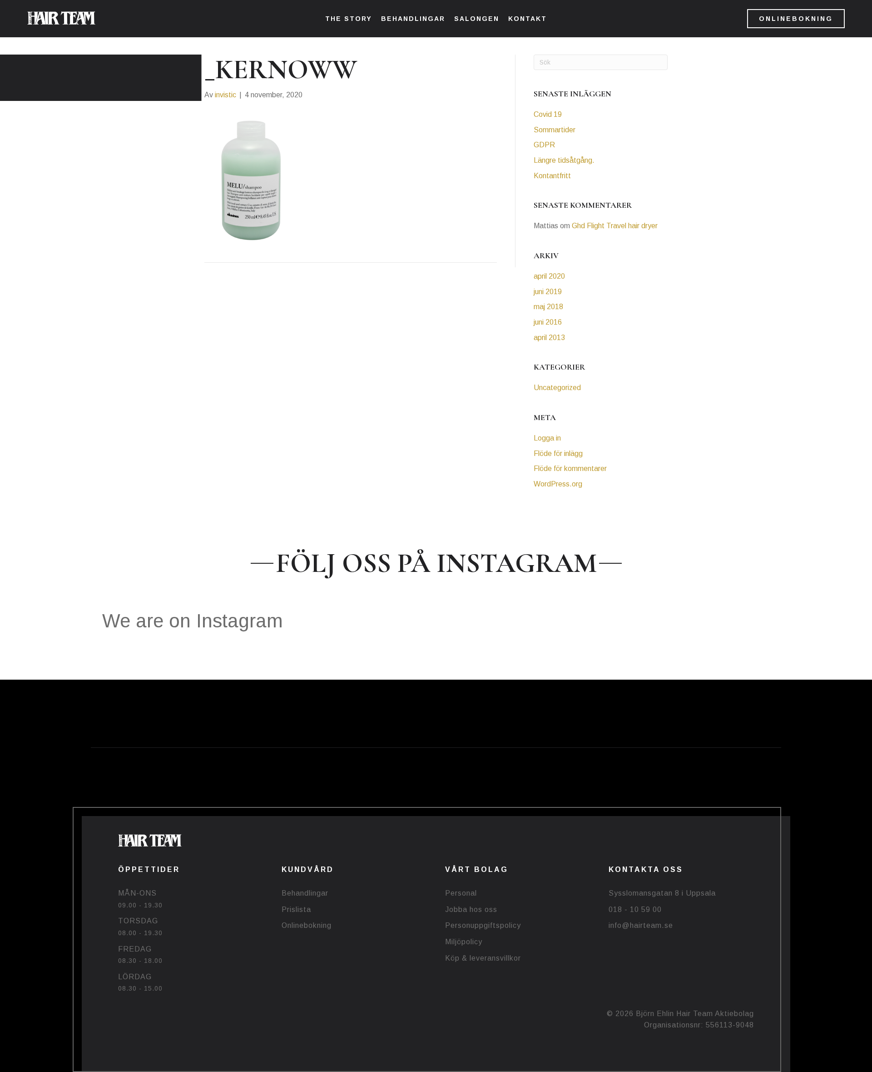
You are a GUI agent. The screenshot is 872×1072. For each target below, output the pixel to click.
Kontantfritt (552, 176)
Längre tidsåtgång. (564, 160)
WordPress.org (558, 484)
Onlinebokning (307, 925)
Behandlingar (305, 893)
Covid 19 (548, 114)
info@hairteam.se (641, 925)
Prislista (296, 909)
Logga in (547, 438)
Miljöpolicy (463, 942)
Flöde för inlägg (558, 453)
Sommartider (554, 130)
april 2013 (549, 337)
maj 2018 (548, 307)
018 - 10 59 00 (635, 909)
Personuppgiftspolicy (483, 925)
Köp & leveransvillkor (483, 958)
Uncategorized (557, 387)
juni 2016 (548, 322)
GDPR (544, 145)
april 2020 (549, 276)
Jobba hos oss (471, 909)
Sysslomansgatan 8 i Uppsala (662, 893)
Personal (461, 893)
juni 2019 (548, 292)
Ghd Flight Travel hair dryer (615, 226)
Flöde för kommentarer (570, 468)
